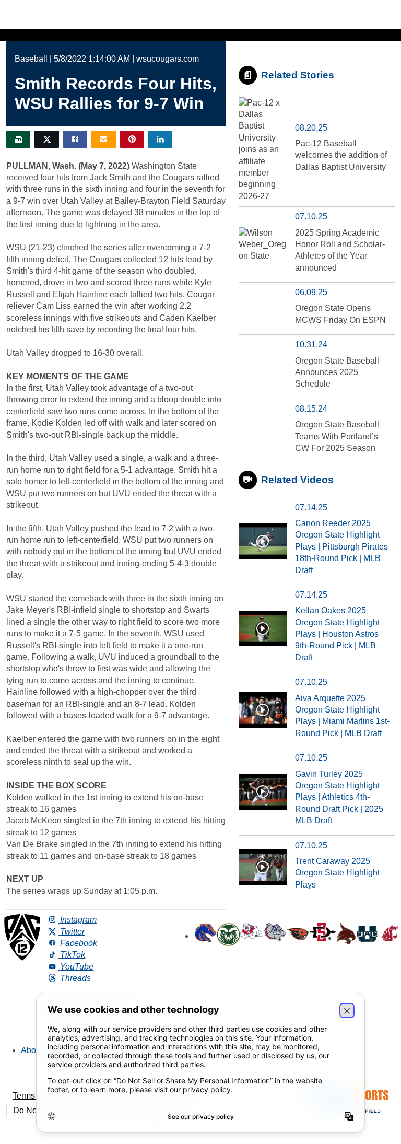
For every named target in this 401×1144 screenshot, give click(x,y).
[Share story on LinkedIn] (160, 139)
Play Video (262, 541)
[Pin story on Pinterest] (132, 139)
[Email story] (103, 139)
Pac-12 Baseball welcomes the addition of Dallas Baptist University (341, 155)
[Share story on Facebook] (75, 139)
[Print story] (18, 139)
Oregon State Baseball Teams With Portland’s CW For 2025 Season (337, 436)
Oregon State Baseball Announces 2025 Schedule (337, 372)
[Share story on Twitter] (46, 139)
